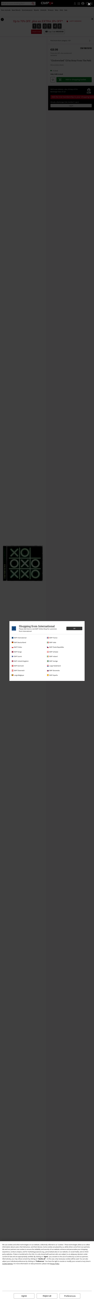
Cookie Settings (7, 1264)
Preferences (70, 1296)
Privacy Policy (54, 1264)
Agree (24, 1296)
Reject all (47, 1296)
